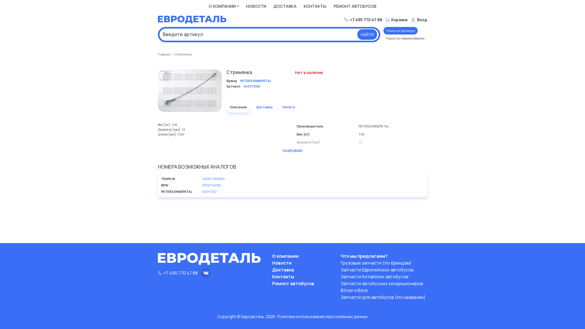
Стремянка (183, 54)
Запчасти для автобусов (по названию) (383, 297)
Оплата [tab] (288, 107)
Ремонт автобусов (355, 6)
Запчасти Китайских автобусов (374, 276)
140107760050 (213, 179)
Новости (256, 6)
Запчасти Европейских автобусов (377, 270)
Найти (367, 34)
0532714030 (211, 185)
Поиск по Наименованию (405, 38)
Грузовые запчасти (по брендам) (376, 263)
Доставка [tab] (264, 107)
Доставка (285, 6)
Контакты (315, 6)
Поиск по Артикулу (400, 31)
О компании (222, 6)
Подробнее (293, 151)
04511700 (209, 191)
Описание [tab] (238, 107)
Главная (164, 54)
